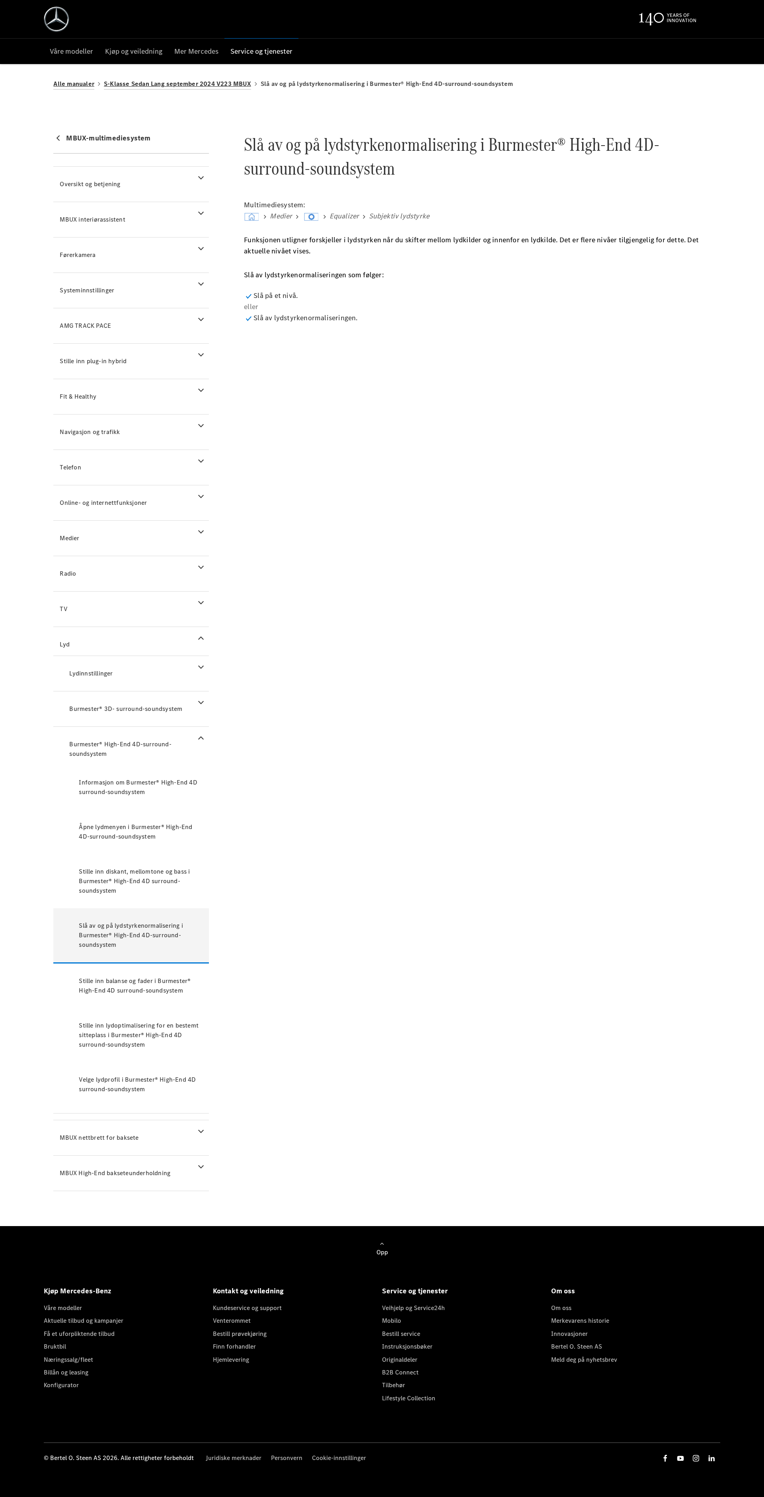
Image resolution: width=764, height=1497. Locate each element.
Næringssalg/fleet (68, 1359)
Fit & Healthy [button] (78, 396)
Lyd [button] (65, 644)
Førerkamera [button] (78, 255)
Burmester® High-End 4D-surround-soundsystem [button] (120, 749)
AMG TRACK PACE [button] (85, 325)
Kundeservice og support (247, 1308)
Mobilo (391, 1320)
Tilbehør (393, 1385)
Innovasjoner (569, 1334)
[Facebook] (665, 1458)
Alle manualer (73, 84)
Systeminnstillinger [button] (87, 290)
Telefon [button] (70, 467)
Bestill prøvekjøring (240, 1334)
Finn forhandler (234, 1346)
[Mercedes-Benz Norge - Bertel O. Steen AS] (56, 19)
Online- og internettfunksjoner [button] (103, 502)
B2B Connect (400, 1372)
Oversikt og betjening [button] (90, 184)
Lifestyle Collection (408, 1398)
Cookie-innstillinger (339, 1458)
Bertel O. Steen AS (576, 1346)
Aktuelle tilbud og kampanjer (83, 1320)
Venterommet (232, 1320)
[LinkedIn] (711, 1458)
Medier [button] (69, 538)
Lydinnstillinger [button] (91, 673)
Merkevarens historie (580, 1320)
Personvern (286, 1458)
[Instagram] (696, 1458)
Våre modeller (63, 1308)
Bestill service (401, 1334)
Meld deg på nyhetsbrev (584, 1359)
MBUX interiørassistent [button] (92, 219)
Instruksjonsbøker (407, 1346)
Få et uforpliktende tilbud (79, 1334)
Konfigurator (61, 1385)
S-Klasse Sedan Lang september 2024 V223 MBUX (177, 84)
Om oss (561, 1308)
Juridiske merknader (233, 1458)
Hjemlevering (231, 1359)
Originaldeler (399, 1359)
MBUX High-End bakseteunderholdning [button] (115, 1173)
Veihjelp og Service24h (413, 1308)
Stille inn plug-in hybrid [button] (93, 361)
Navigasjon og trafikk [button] (90, 432)
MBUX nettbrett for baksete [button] (99, 1137)
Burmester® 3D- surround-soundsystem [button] (125, 709)
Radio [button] (68, 573)
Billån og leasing (66, 1372)
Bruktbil (55, 1346)
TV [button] (63, 609)
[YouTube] (680, 1458)
